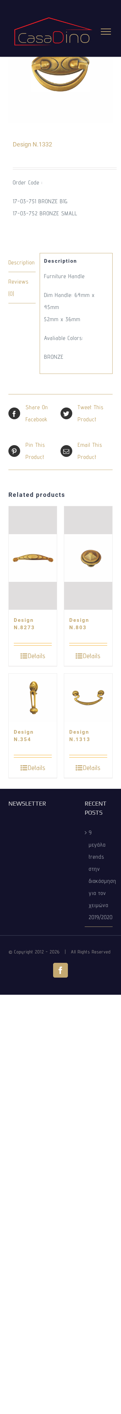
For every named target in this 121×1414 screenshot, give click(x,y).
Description (21, 262)
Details (36, 656)
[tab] (22, 262)
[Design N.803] (88, 558)
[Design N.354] (33, 698)
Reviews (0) (18, 287)
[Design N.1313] (88, 698)
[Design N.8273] (33, 558)
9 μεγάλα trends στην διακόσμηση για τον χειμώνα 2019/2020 (99, 874)
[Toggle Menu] (106, 32)
